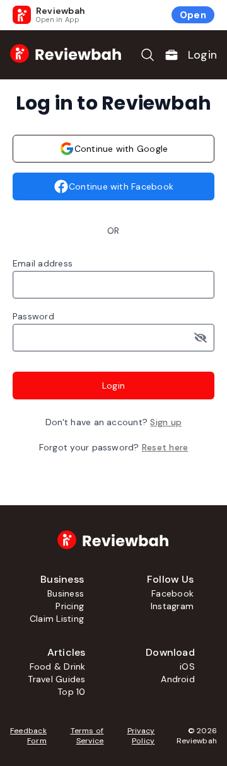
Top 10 (71, 691)
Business (65, 593)
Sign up (166, 422)
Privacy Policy (140, 736)
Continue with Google (121, 148)
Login (202, 54)
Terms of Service (87, 736)
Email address (43, 263)
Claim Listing (57, 618)
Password (33, 316)
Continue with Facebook (121, 186)
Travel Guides (56, 679)
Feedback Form (28, 736)
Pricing (69, 606)
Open (193, 15)
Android (178, 679)
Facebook (172, 593)
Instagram (172, 606)
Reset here (165, 447)
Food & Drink (58, 666)
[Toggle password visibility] (204, 338)
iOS (187, 666)
